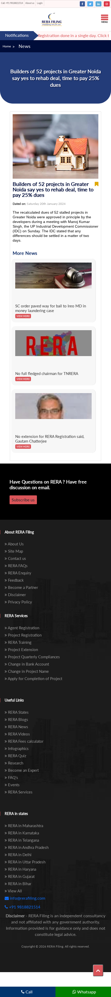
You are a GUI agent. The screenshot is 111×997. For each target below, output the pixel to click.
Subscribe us (23, 499)
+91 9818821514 (12, 3)
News (24, 46)
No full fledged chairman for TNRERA (46, 373)
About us (29, 3)
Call (29, 991)
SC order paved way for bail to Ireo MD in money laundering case (50, 308)
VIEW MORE (23, 316)
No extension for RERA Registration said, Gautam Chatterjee (49, 438)
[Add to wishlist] (96, 189)
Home (7, 46)
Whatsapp (86, 991)
